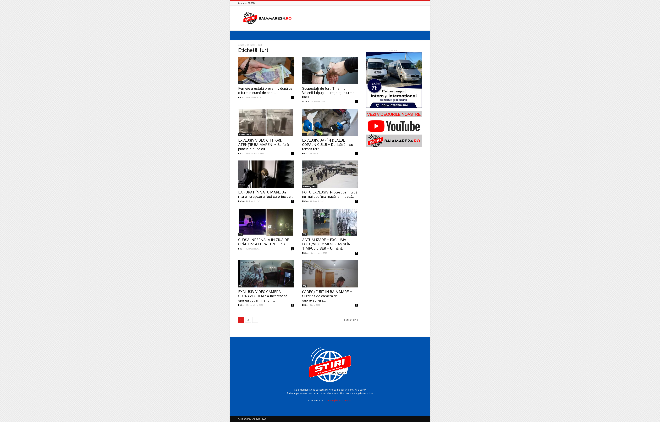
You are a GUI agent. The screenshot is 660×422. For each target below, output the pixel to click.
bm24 (240, 97)
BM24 (240, 153)
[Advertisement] (359, 18)
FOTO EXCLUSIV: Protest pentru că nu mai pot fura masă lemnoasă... (329, 194)
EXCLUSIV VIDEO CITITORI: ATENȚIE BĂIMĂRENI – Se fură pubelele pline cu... (263, 144)
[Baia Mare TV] (394, 129)
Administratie (245, 134)
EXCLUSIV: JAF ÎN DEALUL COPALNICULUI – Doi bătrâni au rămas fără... (327, 144)
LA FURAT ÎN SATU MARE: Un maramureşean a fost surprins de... (265, 194)
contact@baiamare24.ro (338, 400)
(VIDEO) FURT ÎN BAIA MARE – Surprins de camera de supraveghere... (327, 296)
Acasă (241, 44)
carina (305, 101)
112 (240, 82)
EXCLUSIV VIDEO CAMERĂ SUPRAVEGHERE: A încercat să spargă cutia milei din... (263, 296)
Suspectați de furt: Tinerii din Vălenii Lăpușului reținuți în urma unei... (328, 92)
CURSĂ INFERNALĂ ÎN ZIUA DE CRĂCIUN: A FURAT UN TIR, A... (263, 242)
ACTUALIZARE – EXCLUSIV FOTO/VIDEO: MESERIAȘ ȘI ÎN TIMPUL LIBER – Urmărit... (326, 244)
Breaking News (309, 186)
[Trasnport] (394, 80)
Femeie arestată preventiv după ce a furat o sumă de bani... (265, 90)
